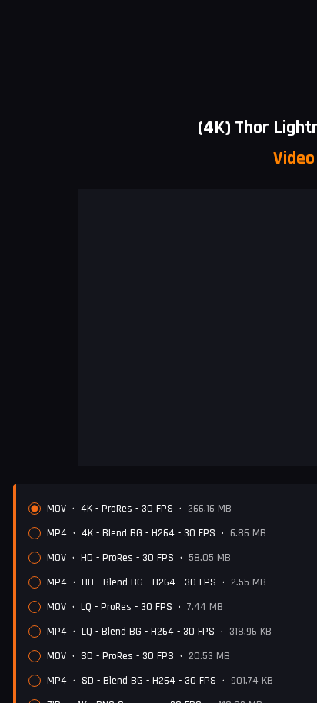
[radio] (34, 508)
